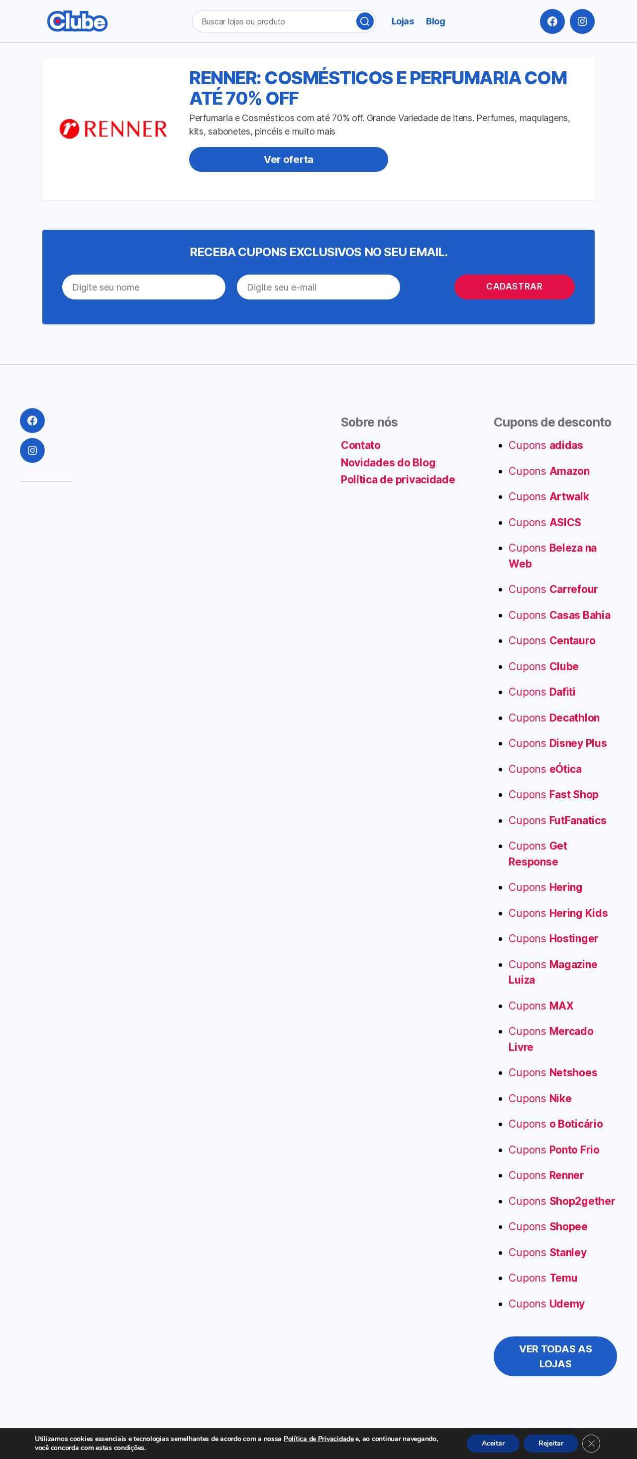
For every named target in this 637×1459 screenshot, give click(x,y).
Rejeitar (550, 1443)
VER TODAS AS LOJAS (555, 1356)
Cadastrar (514, 287)
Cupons (546, 445)
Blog (435, 21)
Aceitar (493, 1443)
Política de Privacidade (319, 1439)
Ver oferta (289, 159)
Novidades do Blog (388, 462)
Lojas (403, 21)
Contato (361, 445)
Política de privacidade (398, 479)
